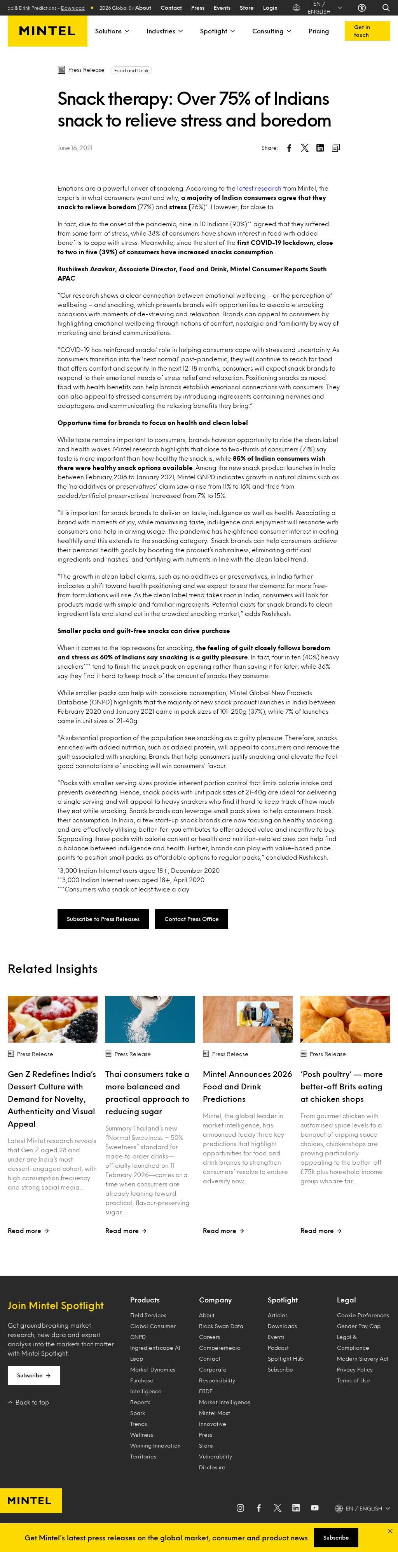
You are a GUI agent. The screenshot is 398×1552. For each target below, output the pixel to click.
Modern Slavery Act (363, 1358)
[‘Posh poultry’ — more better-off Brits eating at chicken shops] (345, 1019)
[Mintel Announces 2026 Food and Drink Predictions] (248, 1019)
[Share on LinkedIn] (320, 148)
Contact (171, 7)
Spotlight (213, 30)
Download (60, 8)
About (143, 7)
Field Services (148, 1315)
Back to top (32, 1402)
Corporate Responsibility (217, 1374)
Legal (346, 1299)
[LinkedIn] (296, 1508)
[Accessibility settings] (362, 7)
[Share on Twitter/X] (304, 148)
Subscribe (30, 1375)
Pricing (319, 30)
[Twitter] (277, 1508)
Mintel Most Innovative (214, 1418)
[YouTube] (314, 1508)
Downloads (282, 1326)
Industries (161, 30)
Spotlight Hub (286, 1358)
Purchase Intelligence (146, 1385)
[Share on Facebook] (289, 148)
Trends (138, 1424)
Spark (137, 1413)
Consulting (268, 30)
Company (215, 1299)
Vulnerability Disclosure (215, 1461)
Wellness (141, 1434)
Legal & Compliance (353, 1342)
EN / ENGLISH (319, 8)
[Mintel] (47, 31)
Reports (140, 1402)
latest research (259, 188)
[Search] (386, 7)
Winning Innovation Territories (155, 1450)
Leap (136, 1358)
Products (145, 1299)
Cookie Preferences (363, 1315)
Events (222, 7)
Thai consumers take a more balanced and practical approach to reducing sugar (147, 1092)
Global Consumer (153, 1326)
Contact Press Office (191, 919)
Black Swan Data (221, 1326)
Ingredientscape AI (155, 1348)
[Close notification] (390, 1531)
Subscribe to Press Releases (103, 919)
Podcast (278, 1348)
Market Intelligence (225, 1402)
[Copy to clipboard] (335, 148)
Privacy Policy (355, 1369)
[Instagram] (240, 1508)
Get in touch (362, 31)
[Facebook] (259, 1508)
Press (197, 7)
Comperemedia (220, 1348)
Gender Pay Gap (359, 1326)
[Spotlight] (232, 31)
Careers (209, 1337)
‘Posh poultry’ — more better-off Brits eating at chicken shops (341, 1086)
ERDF (205, 1391)
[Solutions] (126, 31)
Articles (278, 1315)
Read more (24, 1230)
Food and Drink (131, 70)
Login (270, 7)
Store (247, 7)
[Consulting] (288, 31)
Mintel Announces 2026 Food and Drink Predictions (247, 1086)
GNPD (138, 1337)
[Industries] (180, 31)
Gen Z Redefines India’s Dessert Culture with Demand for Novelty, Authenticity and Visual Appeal (52, 1099)
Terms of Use (353, 1380)
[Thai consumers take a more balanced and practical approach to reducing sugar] (150, 1019)
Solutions (108, 30)
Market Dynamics (152, 1369)
